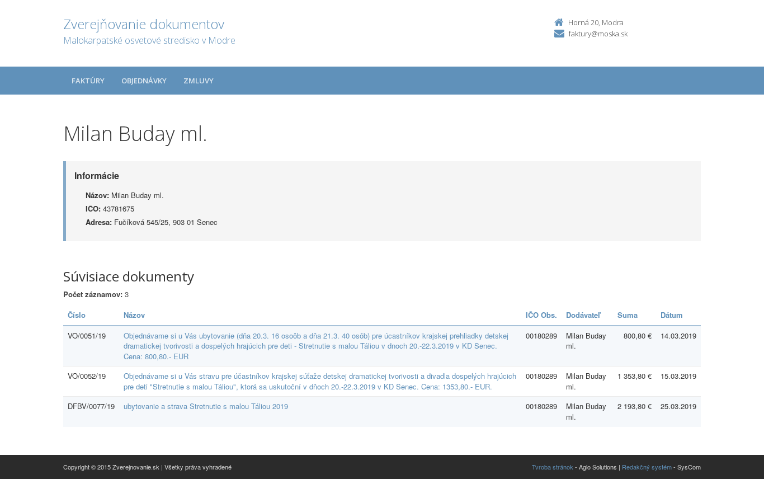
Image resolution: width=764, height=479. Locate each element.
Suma (627, 314)
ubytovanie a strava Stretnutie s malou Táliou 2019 (206, 406)
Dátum (672, 314)
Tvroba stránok (552, 466)
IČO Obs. (541, 314)
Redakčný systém (647, 466)
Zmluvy (198, 81)
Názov (134, 314)
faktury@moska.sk (598, 34)
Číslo (77, 314)
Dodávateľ (583, 314)
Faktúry (88, 81)
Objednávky (144, 81)
